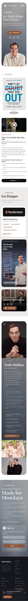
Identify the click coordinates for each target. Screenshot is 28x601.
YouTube (3, 585)
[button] (22, 6)
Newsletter (17, 573)
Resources (17, 568)
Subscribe (7, 596)
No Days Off (6, 224)
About (16, 571)
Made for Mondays (8, 227)
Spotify (3, 583)
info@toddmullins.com (20, 585)
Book (16, 566)
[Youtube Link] (17, 37)
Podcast (17, 563)
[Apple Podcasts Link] (10, 37)
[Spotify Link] (14, 37)
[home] (9, 5)
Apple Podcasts (5, 581)
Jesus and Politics (15, 224)
